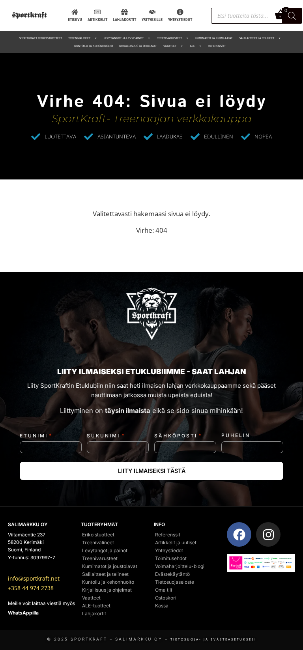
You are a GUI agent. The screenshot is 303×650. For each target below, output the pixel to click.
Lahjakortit (94, 613)
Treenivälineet (79, 38)
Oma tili (163, 590)
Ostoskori (165, 598)
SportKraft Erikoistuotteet (40, 38)
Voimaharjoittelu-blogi (179, 566)
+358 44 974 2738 (31, 588)
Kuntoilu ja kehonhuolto (93, 46)
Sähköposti (178, 435)
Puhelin (235, 435)
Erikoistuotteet (98, 535)
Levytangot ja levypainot (124, 38)
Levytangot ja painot (104, 550)
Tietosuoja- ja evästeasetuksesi (213, 639)
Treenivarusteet (169, 38)
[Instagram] (268, 534)
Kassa (161, 606)
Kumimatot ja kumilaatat (213, 38)
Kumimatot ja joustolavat (109, 566)
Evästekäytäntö (172, 574)
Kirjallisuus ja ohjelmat (138, 46)
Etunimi (36, 435)
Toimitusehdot (171, 558)
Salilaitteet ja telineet (256, 38)
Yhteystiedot (169, 550)
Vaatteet (169, 46)
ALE (192, 46)
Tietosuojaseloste (174, 582)
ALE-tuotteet (96, 606)
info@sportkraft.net (34, 578)
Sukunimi (106, 435)
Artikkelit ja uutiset (175, 542)
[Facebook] (239, 534)
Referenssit (217, 46)
